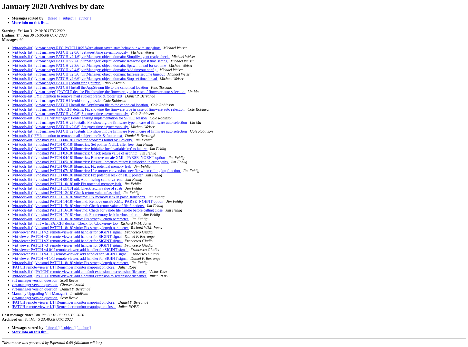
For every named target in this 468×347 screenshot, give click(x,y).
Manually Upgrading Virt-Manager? (40, 293)
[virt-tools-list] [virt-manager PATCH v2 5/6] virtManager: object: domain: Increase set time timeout (89, 74)
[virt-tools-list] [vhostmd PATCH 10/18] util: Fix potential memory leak (67, 184)
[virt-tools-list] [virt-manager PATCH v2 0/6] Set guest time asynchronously (70, 52)
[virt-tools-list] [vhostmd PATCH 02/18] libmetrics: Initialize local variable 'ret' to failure (79, 149)
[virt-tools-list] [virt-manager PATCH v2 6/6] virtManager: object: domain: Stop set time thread (85, 79)
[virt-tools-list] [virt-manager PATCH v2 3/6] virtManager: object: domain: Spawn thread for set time (89, 65)
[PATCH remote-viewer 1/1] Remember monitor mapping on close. (64, 267)
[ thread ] (52, 18)
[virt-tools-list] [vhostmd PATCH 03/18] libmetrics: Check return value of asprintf (75, 153)
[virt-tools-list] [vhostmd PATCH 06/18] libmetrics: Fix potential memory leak (72, 166)
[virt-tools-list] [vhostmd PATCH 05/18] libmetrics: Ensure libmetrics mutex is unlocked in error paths (90, 162)
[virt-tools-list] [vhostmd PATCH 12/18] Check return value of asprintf (66, 193)
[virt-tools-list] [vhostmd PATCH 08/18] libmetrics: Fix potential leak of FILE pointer (78, 175)
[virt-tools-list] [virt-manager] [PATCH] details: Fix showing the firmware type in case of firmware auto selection (98, 92)
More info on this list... (30, 22)
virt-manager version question (35, 280)
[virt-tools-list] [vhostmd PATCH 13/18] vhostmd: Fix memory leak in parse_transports (79, 197)
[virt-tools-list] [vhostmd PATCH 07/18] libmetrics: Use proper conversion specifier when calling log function (96, 171)
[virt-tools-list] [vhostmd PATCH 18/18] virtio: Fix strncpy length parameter (70, 219)
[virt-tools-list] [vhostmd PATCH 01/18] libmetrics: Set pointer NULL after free (73, 144)
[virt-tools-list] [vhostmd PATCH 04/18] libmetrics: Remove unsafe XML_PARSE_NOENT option (89, 157)
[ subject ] (68, 18)
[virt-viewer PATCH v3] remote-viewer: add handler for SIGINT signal (67, 245)
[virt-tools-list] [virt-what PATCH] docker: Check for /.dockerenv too (65, 223)
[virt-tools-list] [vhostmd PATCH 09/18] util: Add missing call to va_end (68, 179)
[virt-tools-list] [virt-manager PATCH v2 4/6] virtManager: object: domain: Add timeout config (84, 70)
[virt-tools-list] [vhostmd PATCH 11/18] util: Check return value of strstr (67, 188)
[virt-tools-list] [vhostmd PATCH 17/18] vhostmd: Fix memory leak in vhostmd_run (76, 214)
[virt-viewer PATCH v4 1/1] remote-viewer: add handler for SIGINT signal (70, 254)
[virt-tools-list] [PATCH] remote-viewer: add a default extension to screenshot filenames (79, 272)
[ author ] (84, 18)
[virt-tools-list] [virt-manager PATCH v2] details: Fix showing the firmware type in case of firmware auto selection (100, 122)
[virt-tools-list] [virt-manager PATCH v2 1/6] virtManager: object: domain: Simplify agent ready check (91, 57)
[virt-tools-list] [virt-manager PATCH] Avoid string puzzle (56, 83)
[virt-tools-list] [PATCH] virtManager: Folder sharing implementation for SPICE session (80, 118)
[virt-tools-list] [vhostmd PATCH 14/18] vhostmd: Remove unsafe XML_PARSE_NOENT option (88, 201)
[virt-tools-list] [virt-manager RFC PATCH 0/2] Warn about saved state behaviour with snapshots (86, 48)
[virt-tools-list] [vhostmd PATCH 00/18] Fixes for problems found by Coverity (72, 140)
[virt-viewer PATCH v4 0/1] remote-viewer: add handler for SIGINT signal (70, 250)
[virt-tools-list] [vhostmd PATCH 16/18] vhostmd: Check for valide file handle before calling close (88, 210)
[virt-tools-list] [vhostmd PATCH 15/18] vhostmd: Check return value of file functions (78, 206)
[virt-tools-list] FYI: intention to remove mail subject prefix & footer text (67, 96)
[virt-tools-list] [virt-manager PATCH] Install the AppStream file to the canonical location (80, 87)
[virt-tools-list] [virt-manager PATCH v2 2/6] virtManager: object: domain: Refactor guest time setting (90, 61)
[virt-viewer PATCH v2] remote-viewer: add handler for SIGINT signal (67, 232)
